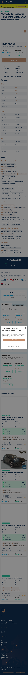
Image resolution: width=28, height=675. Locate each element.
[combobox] (25, 328)
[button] (14, 346)
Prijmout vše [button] (14, 339)
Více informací (19, 336)
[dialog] (14, 337)
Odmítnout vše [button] (14, 343)
